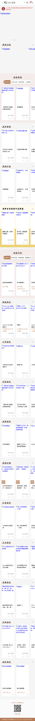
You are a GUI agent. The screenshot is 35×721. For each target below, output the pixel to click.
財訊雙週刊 (20, 282)
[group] (17, 27)
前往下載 (17, 714)
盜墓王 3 (20, 605)
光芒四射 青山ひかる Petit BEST (8, 647)
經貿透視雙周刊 (8, 282)
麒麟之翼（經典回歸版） (8, 232)
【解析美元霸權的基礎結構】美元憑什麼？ (8, 109)
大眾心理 (14, 82)
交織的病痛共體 (22, 149)
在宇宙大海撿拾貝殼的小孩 (8, 150)
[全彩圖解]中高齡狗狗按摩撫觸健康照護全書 (22, 567)
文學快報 (21, 82)
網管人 (19, 325)
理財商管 (7, 82)
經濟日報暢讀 (7, 688)
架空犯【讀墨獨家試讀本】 (22, 232)
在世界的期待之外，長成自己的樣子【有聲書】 (8, 488)
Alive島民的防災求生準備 (8, 566)
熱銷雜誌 (7, 257)
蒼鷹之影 (20, 365)
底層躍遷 (20, 107)
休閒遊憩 (21, 257)
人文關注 (28, 82)
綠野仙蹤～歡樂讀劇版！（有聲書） (22, 488)
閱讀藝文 (28, 257)
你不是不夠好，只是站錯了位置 (22, 405)
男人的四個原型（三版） (22, 527)
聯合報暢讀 (20, 688)
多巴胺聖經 (6, 444)
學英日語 (14, 257)
